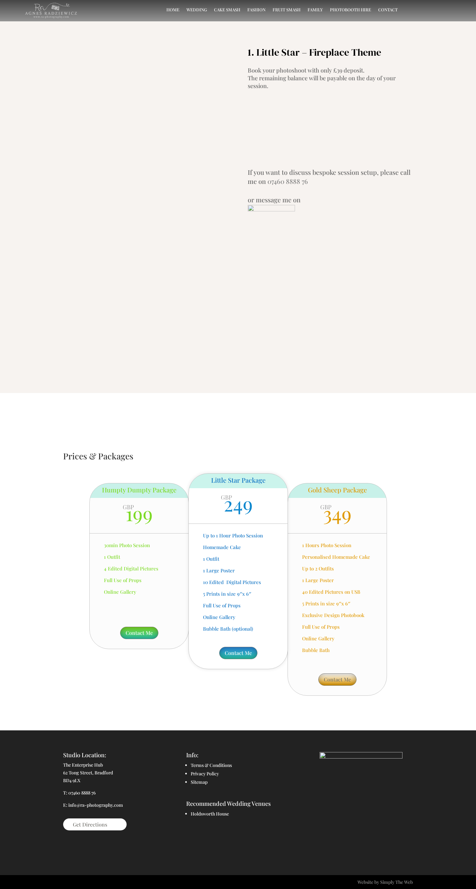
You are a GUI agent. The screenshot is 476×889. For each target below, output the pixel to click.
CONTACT (388, 9)
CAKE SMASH (227, 9)
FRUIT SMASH (286, 9)
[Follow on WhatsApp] (387, 841)
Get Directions (90, 824)
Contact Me (139, 632)
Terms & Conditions (211, 765)
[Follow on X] (348, 841)
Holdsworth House (210, 814)
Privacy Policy (205, 774)
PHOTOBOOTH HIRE (350, 9)
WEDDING (197, 9)
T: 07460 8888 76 (79, 793)
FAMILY (315, 9)
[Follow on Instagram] (361, 841)
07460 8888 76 (287, 181)
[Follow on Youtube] (374, 841)
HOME (172, 9)
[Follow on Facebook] (335, 841)
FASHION (256, 9)
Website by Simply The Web (385, 882)
